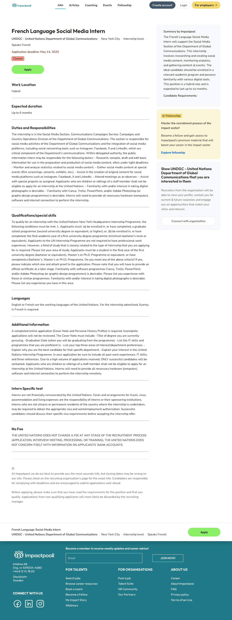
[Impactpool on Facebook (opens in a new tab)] (17, 608)
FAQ (174, 589)
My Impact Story (76, 600)
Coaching (91, 5)
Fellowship (124, 5)
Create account (162, 5)
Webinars (72, 605)
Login (183, 5)
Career (175, 578)
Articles (74, 5)
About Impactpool (182, 583)
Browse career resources (82, 583)
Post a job (124, 578)
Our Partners (126, 594)
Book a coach (74, 589)
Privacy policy (180, 594)
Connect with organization (188, 221)
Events (107, 5)
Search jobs (73, 578)
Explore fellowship (173, 152)
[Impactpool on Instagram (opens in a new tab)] (40, 608)
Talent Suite (125, 583)
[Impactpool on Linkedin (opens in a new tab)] (28, 608)
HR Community (128, 589)
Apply (28, 69)
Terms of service (181, 600)
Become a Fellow (77, 594)
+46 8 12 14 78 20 (24, 571)
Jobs (60, 5)
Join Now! (167, 558)
